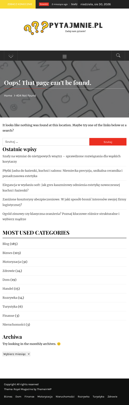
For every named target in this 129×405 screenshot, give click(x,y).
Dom (6, 280)
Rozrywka (10, 298)
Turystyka (10, 306)
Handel (8, 289)
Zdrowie (9, 271)
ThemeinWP (44, 389)
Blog (6, 244)
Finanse (8, 316)
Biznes (7, 253)
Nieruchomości (14, 324)
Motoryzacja (12, 262)
